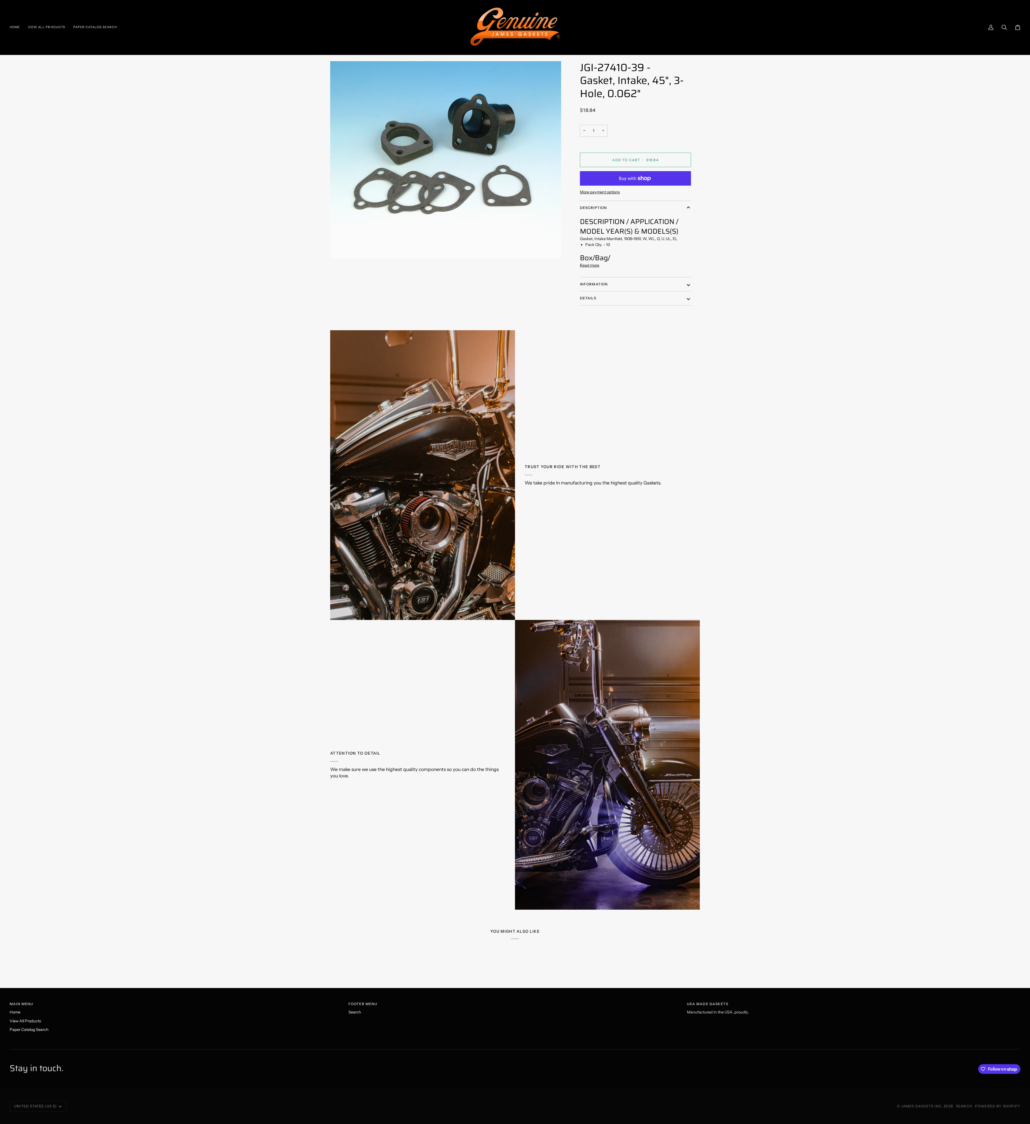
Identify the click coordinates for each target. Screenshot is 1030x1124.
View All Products (25, 1021)
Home (15, 1012)
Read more (589, 265)
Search (354, 1012)
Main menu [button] (21, 1004)
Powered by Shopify (997, 1106)
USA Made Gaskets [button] (707, 1004)
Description (593, 207)
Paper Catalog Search (29, 1029)
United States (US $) (35, 1106)
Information (594, 284)
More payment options (600, 192)
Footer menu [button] (362, 1004)
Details (588, 298)
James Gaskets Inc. (922, 1106)
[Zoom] (445, 160)
